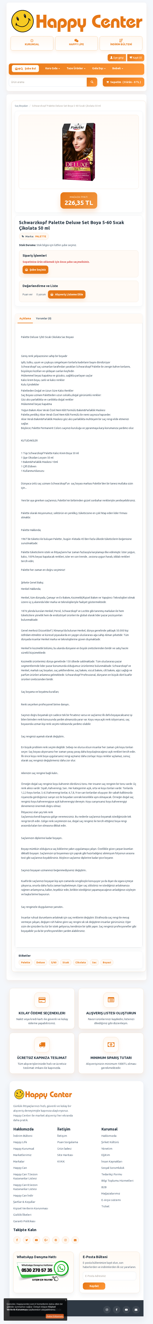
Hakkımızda (108, 1135)
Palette (25, 962)
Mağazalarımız (110, 1193)
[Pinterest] (56, 1240)
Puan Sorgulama (67, 1142)
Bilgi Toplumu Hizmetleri (117, 1180)
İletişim (62, 1135)
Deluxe (40, 962)
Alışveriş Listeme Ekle (68, 294)
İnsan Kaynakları (111, 1161)
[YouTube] (36, 1240)
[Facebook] (17, 1240)
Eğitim (105, 1154)
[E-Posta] (75, 1240)
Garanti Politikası (24, 1221)
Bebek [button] (116, 68)
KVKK (61, 1161)
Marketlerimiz (22, 1154)
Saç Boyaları (21, 105)
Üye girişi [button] (118, 57)
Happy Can (20, 1167)
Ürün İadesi (64, 1148)
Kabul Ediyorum (55, 1316)
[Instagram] (65, 1240)
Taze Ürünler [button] (75, 68)
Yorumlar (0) (43, 318)
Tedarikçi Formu (111, 1174)
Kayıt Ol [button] (137, 57)
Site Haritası (65, 1154)
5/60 (53, 962)
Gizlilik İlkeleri (22, 1214)
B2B (104, 1187)
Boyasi (107, 962)
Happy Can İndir (23, 1195)
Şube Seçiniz (37, 269)
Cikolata (80, 962)
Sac (94, 962)
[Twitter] (26, 1240)
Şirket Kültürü (110, 1142)
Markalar (18, 1161)
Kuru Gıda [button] (51, 68)
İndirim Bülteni (22, 1135)
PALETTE (40, 236)
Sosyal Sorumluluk (112, 1167)
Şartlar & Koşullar (24, 1201)
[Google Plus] (46, 1240)
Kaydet (94, 1286)
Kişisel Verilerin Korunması (30, 1208)
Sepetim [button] (125, 82)
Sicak (66, 962)
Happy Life (20, 1142)
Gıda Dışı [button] (98, 68)
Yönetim (106, 1148)
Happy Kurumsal (23, 1148)
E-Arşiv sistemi (111, 1200)
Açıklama (25, 318)
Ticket (105, 1206)
